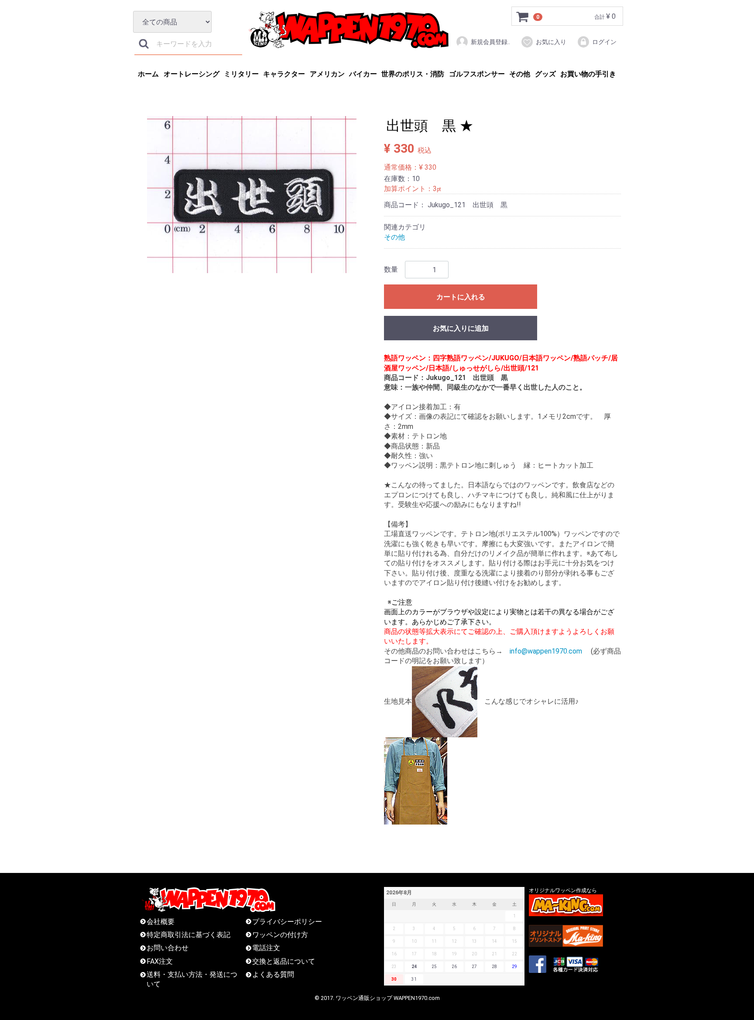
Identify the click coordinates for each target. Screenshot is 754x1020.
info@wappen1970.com (546, 651)
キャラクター (284, 74)
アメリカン (327, 74)
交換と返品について (283, 961)
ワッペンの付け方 (280, 935)
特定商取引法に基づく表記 (188, 935)
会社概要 (161, 921)
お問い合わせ (167, 948)
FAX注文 (160, 961)
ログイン (604, 41)
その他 (519, 74)
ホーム (148, 74)
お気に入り (551, 41)
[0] (523, 16)
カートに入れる (460, 297)
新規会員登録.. (490, 41)
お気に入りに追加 (461, 328)
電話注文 (266, 948)
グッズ (545, 74)
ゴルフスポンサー (477, 74)
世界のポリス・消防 (412, 74)
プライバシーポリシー (287, 921)
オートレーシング (191, 74)
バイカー (363, 74)
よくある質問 (273, 974)
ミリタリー (241, 74)
